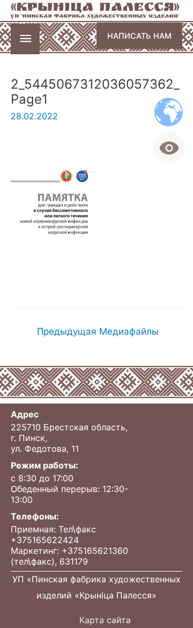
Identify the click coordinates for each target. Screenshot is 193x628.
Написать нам (139, 35)
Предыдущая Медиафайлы (98, 331)
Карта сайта (105, 620)
